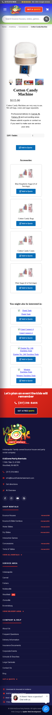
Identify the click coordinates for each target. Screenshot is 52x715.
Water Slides (8, 527)
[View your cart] (47, 9)
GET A (33, 9)
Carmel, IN (35, 114)
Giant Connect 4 (26, 333)
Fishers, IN (15, 117)
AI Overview (11, 490)
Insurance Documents (12, 645)
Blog (4, 674)
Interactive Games (10, 538)
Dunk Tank (26, 314)
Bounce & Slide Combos (12, 521)
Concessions (23, 27)
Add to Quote (26, 147)
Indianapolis (7, 572)
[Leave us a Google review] (24, 498)
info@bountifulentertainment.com (20, 478)
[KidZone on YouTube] (17, 498)
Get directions (12, 484)
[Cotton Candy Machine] (11, 82)
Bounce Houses (9, 515)
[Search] (46, 19)
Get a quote (9, 679)
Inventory (12, 27)
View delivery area (12, 611)
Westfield (9, 595)
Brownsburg (7, 606)
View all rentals (11, 555)
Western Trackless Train (25, 376)
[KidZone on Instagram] (11, 498)
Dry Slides (7, 532)
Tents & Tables (9, 549)
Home (4, 27)
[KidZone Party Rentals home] (15, 9)
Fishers (6, 583)
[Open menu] (5, 9)
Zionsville (6, 600)
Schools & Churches (11, 657)
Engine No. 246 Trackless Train (26, 354)
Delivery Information (11, 640)
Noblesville (7, 589)
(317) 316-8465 (12, 472)
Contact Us (7, 668)
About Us (6, 629)
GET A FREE (26, 411)
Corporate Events (10, 651)
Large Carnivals (9, 662)
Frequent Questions (11, 634)
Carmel (5, 578)
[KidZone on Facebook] (5, 498)
